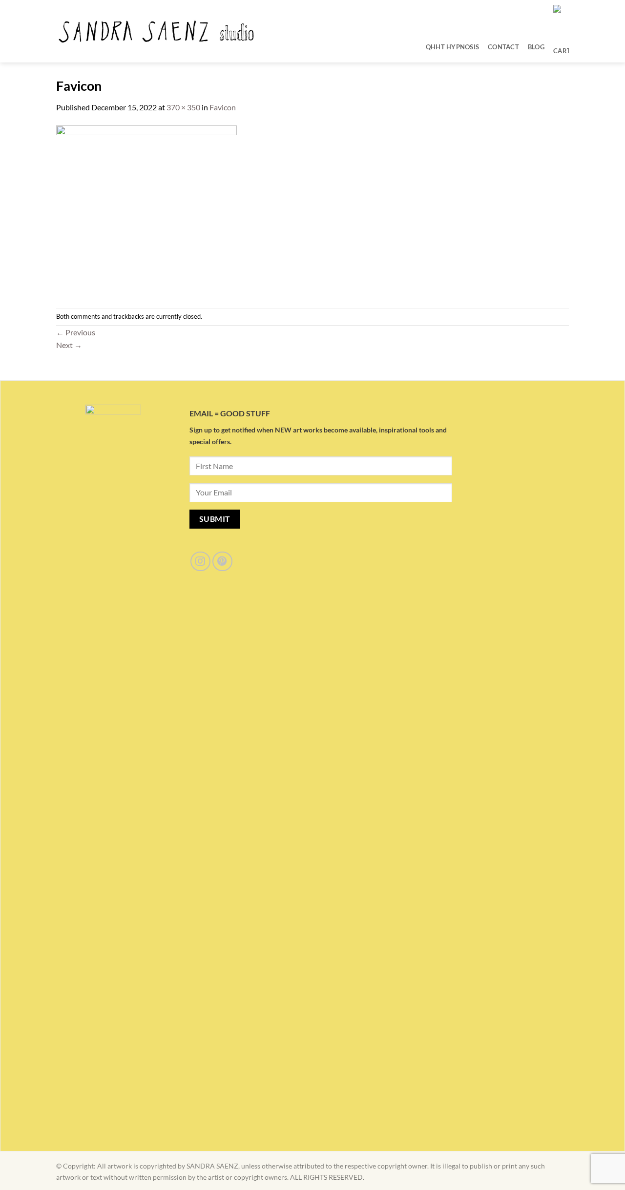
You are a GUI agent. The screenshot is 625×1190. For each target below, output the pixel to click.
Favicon (222, 107)
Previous (75, 332)
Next (69, 344)
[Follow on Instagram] (200, 562)
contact (503, 47)
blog (536, 47)
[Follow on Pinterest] (222, 562)
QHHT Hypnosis (452, 47)
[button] (561, 47)
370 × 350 (183, 107)
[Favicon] (146, 209)
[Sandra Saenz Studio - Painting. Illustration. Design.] (157, 31)
